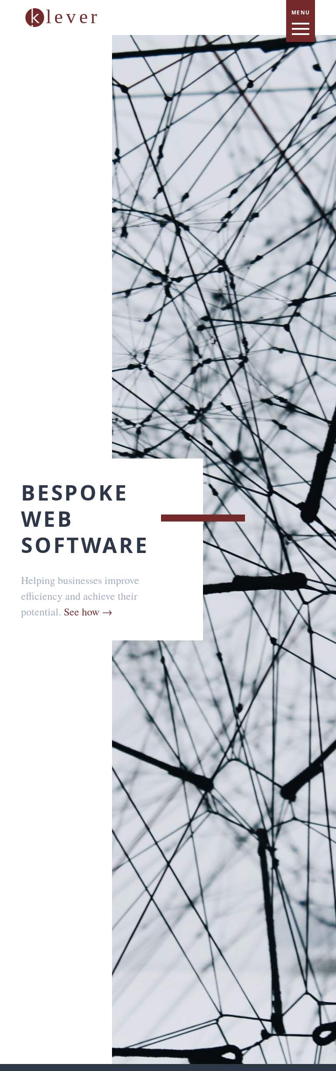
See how (88, 612)
